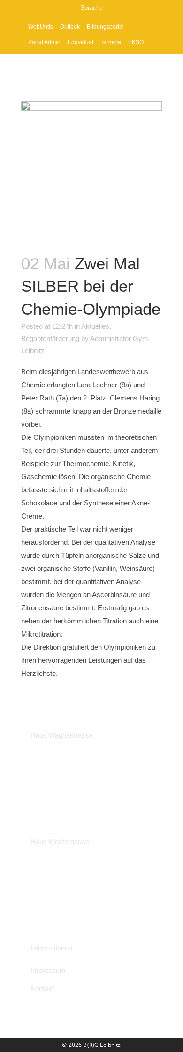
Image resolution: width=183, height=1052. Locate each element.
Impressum (48, 970)
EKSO (136, 42)
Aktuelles (95, 326)
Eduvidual (80, 42)
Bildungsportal (105, 26)
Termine (110, 42)
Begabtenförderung (50, 338)
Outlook (70, 26)
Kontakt (42, 989)
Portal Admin (44, 42)
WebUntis (40, 26)
